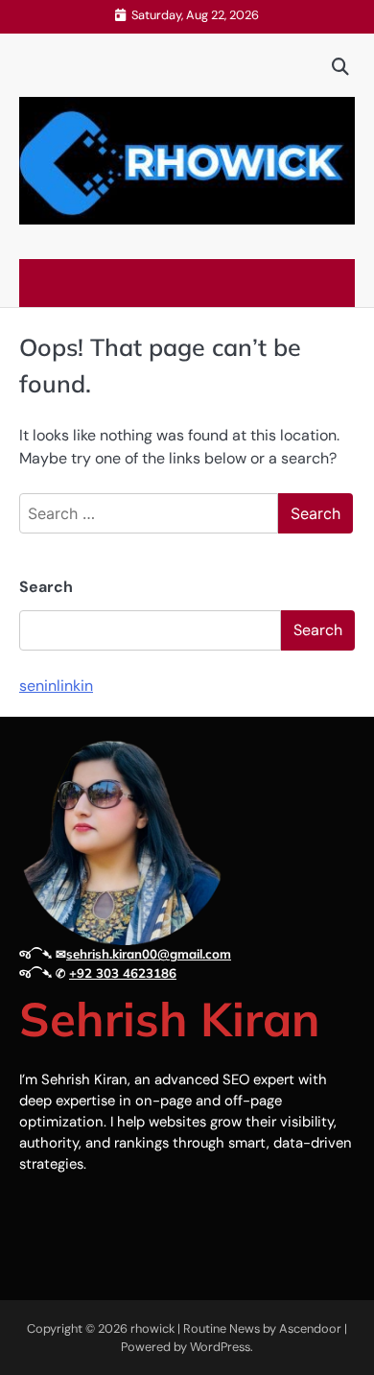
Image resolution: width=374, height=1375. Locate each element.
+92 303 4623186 (122, 973)
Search (46, 587)
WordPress (220, 1347)
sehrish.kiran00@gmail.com (148, 953)
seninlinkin (56, 686)
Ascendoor (310, 1328)
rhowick (152, 1328)
